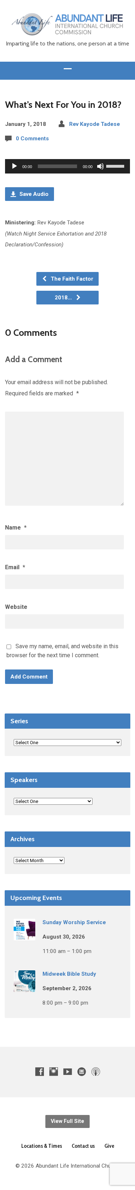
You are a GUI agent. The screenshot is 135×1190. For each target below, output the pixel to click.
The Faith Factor (71, 279)
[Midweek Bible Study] (24, 987)
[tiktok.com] (81, 1071)
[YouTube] (67, 1071)
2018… (64, 297)
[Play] (14, 166)
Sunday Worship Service (74, 922)
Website (16, 606)
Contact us (83, 1145)
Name (16, 527)
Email (15, 567)
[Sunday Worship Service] (24, 935)
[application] (67, 166)
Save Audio (33, 194)
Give (109, 1145)
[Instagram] (53, 1071)
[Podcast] (95, 1071)
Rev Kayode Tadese (94, 124)
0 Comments (32, 138)
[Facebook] (39, 1071)
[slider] (116, 165)
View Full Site (67, 1121)
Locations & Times (41, 1145)
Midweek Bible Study (69, 974)
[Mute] (100, 166)
